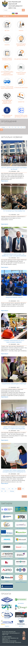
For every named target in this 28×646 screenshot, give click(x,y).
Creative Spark (21, 618)
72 (16, 127)
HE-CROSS (21, 626)
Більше (24, 496)
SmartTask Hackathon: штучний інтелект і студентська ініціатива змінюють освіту (14, 428)
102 (20, 489)
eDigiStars (7, 626)
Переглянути (4, 181)
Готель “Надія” (7, 558)
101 (16, 488)
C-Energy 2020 (21, 611)
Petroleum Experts (7, 590)
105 (5, 491)
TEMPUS (7, 536)
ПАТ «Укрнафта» (7, 520)
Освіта (7, 45)
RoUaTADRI (7, 618)
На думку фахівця (21, 59)
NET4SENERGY (21, 603)
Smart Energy (21, 558)
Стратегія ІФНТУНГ (21, 87)
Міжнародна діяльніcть (21, 44)
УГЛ (21, 513)
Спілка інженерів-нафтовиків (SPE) (7, 87)
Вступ (7, 30)
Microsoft (21, 543)
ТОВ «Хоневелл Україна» (21, 551)
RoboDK (7, 581)
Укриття (21, 102)
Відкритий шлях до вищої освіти (21, 116)
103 (23, 488)
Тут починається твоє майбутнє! (14, 211)
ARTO (7, 573)
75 (25, 127)
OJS (21, 573)
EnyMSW (7, 603)
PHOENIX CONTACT (7, 551)
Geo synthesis (7, 528)
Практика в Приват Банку (21, 536)
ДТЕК (21, 520)
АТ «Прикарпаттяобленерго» (21, 582)
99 (10, 488)
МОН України (7, 513)
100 (12, 488)
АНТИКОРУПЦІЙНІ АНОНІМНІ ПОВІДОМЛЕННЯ (7, 73)
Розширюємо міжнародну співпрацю (14, 384)
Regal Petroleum (7, 566)
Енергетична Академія (21, 73)
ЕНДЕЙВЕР (21, 566)
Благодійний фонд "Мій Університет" (7, 102)
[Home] (5, 4)
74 (22, 127)
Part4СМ (7, 611)
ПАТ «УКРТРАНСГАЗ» (21, 528)
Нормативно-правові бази (7, 59)
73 (19, 127)
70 (10, 127)
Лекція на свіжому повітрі (14, 297)
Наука (21, 30)
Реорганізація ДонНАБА (7, 116)
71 (13, 127)
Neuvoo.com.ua (7, 543)
